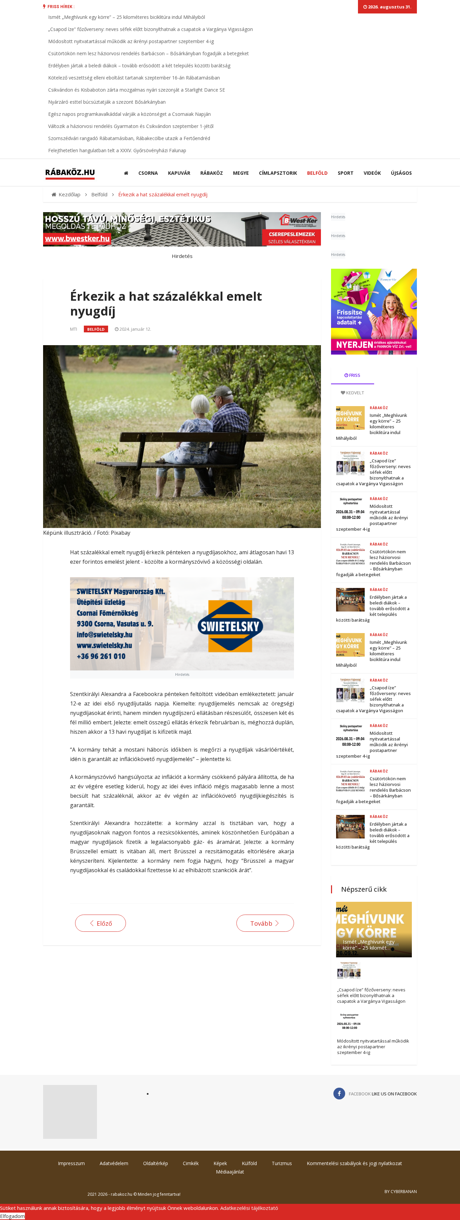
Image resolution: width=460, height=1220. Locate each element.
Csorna (148, 173)
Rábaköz (211, 173)
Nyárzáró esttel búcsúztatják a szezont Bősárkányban (107, 102)
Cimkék (191, 1163)
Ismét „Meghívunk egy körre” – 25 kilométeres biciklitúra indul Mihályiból (126, 17)
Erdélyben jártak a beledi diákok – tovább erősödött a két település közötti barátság (139, 65)
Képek (220, 1163)
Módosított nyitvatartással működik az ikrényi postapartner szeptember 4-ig (131, 41)
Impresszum (71, 1163)
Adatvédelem (114, 1163)
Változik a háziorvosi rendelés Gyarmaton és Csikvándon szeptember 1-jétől (130, 126)
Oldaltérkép (155, 1163)
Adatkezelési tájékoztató (249, 1208)
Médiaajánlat (230, 1171)
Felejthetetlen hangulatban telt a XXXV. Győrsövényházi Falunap (117, 150)
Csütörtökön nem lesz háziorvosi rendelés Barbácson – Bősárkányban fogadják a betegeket (148, 53)
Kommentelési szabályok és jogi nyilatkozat (354, 1163)
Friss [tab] (354, 375)
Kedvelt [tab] (354, 393)
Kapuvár (179, 173)
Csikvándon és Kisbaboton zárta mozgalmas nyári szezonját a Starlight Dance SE (136, 90)
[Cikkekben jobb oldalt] (374, 312)
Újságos (401, 173)
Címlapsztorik (278, 173)
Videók (372, 173)
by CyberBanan (401, 1191)
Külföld (249, 1163)
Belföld (317, 173)
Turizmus (282, 1163)
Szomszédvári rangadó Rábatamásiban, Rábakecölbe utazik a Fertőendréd (129, 138)
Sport (346, 173)
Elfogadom (12, 1216)
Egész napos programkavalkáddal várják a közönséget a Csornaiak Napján (129, 114)
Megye (241, 173)
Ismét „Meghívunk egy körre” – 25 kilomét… (369, 944)
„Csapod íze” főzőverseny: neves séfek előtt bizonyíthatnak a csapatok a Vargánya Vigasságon (150, 29)
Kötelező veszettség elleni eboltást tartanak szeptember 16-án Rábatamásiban (134, 77)
